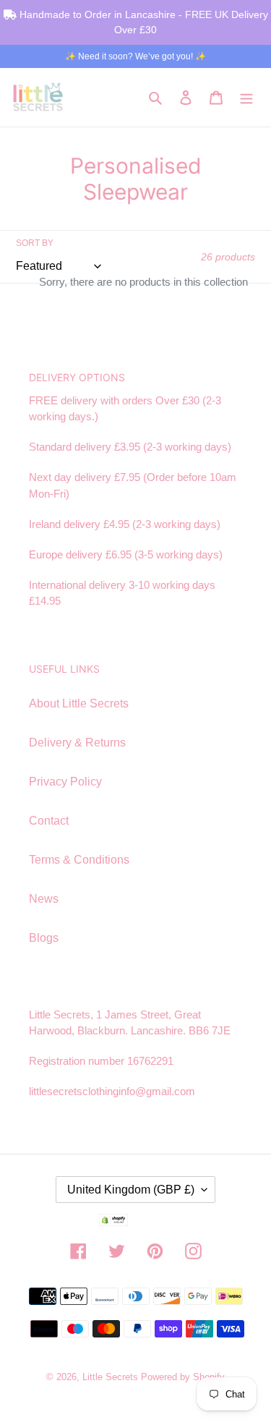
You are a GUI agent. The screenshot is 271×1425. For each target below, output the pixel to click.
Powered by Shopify (183, 1376)
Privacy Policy (65, 781)
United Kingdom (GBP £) (130, 1189)
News (44, 899)
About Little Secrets (79, 703)
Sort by (34, 243)
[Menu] (246, 97)
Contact (49, 820)
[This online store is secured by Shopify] (136, 1222)
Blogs (44, 938)
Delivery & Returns (77, 742)
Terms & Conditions (79, 860)
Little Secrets (111, 1376)
